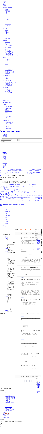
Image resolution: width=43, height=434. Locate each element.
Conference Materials (8, 111)
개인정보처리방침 (6, 413)
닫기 (1, 205)
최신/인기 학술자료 (6, 75)
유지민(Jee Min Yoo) (31, 344)
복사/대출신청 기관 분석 (9, 72)
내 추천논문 (7, 19)
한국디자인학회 (24, 242)
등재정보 (6, 248)
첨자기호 (4, 160)
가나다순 (6, 237)
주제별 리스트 (7, 118)
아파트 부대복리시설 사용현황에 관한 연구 (29, 267)
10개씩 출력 (37, 380)
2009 (9, 307)
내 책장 (6, 20)
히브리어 (4, 156)
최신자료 (6, 77)
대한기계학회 (24, 284)
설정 (3, 35)
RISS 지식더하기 (8, 43)
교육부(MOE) (7, 404)
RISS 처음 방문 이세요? (7, 47)
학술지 (6, 12)
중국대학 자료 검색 (8, 85)
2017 (9, 301)
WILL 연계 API (7, 91)
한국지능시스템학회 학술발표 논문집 (10, 269)
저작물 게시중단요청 (6, 417)
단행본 (6, 13)
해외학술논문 (7, 11)
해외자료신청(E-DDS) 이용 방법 (10, 82)
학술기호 (4, 158)
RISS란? (6, 49)
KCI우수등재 (11, 250)
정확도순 (36, 233)
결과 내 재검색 (4, 143)
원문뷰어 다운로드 (6, 100)
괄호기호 (4, 157)
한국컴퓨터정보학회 (25, 253)
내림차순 (36, 235)
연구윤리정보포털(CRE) (9, 409)
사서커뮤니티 (7, 399)
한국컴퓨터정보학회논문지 (26, 304)
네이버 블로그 (5, 428)
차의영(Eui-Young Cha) (32, 302)
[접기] (41, 249)
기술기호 (4, 159)
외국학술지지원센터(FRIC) (10, 397)
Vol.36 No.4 (23, 285)
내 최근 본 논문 (7, 21)
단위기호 (4, 164)
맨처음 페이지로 (23, 381)
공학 (9, 293)
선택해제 (2, 230)
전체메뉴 (4, 5)
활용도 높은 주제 (8, 73)
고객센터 (4, 4)
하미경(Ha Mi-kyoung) (28, 241)
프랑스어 (4, 154)
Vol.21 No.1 (36, 254)
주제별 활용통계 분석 (9, 69)
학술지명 (6, 251)
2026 (9, 297)
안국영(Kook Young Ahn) (32, 282)
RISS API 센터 (5, 87)
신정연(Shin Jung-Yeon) (32, 240)
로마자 (4, 166)
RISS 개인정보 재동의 (7, 102)
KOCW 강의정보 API (8, 90)
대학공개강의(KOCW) (9, 395)
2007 (9, 309)
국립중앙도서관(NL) (8, 407)
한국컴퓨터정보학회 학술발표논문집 (10, 263)
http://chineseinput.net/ (4, 175)
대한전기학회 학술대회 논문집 (27, 334)
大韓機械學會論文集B (33, 284)
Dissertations (7, 110)
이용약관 (4, 412)
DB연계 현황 (7, 44)
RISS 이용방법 (7, 42)
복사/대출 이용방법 (8, 53)
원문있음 (10, 239)
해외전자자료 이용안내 (7, 120)
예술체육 (10, 294)
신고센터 (6, 64)
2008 (9, 308)
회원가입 (4, 1)
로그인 (4, 2)
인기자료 (6, 78)
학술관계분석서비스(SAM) (10, 398)
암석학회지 (10, 271)
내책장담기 (26, 233)
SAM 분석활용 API (8, 94)
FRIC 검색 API (7, 93)
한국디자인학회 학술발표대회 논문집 (11, 253)
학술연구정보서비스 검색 (7, 7)
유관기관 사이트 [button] (6, 403)
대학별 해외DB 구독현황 (9, 124)
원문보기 (25, 257)
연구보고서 (7, 14)
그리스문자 (5, 153)
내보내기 (21, 233)
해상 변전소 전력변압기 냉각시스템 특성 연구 (30, 365)
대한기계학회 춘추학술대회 (34, 368)
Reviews (6, 112)
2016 (9, 302)
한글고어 (4, 152)
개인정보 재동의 (6, 414)
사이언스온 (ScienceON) (9, 410)
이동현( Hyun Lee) (24, 344)
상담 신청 (6, 60)
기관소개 (4, 415)
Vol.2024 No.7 (35, 334)
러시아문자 (5, 163)
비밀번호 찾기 (7, 33)
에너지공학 (32, 346)
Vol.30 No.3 (37, 346)
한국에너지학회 (24, 346)
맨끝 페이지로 (33, 381)
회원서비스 (5, 28)
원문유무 (6, 238)
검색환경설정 (7, 38)
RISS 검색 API (7, 89)
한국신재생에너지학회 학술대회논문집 (10, 284)
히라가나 (4, 148)
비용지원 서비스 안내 (9, 83)
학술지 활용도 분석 (8, 70)
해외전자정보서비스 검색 (7, 106)
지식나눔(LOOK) (8, 401)
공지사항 (4, 104)
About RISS (5, 40)
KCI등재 (10, 249)
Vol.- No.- (36, 243)
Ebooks (6, 109)
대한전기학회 (31, 333)
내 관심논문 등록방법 (9, 51)
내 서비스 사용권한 (8, 25)
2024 (9, 299)
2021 (9, 300)
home (3, 225)
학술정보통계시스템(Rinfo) (10, 396)
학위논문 (6, 9)
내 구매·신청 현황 (8, 24)
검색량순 (6, 236)
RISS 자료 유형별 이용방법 (10, 52)
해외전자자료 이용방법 (9, 54)
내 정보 (6, 37)
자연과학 (10, 295)
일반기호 (4, 165)
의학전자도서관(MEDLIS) (9, 402)
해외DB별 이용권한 (8, 123)
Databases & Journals (6, 114)
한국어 (10, 311)
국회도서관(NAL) (8, 408)
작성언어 (6, 310)
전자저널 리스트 (8, 116)
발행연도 (6, 296)
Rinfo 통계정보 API (8, 92)
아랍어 (4, 167)
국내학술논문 (7, 10)
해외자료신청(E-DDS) (7, 80)
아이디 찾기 (7, 32)
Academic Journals (8, 108)
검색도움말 (5, 135)
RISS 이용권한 (7, 50)
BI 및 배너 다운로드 (8, 45)
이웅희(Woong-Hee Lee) (24, 356)
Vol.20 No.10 (34, 304)
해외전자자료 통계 (6, 126)
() (24, 240)
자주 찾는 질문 (7, 59)
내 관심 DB (7, 26)
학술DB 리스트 (7, 117)
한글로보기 (32, 233)
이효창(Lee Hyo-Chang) (32, 269)
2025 (9, 298)
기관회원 (6, 400)
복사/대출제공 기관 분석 (9, 71)
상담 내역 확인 (7, 61)
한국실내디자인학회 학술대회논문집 (10, 287)
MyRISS (4, 3)
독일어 (4, 155)
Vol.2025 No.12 (24, 369)
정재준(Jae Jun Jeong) (26, 345)
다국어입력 (5, 136)
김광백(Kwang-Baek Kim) (32, 252)
